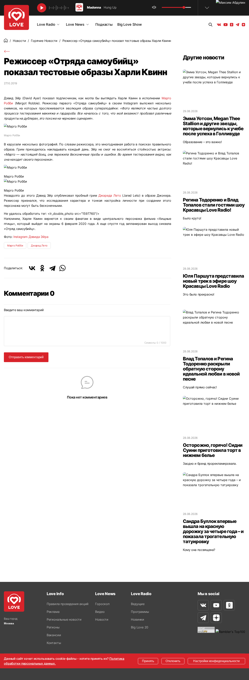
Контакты (54, 643)
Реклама (53, 612)
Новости (19, 41)
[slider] (183, 7)
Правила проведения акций (68, 604)
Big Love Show (129, 24)
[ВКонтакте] (32, 268)
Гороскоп (102, 604)
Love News (75, 24)
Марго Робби (15, 245)
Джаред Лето (39, 245)
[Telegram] (52, 268)
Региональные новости (64, 619)
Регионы (53, 627)
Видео (99, 612)
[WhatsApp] (62, 268)
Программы (140, 612)
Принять (148, 661)
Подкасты (104, 24)
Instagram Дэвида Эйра (30, 237)
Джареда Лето (109, 195)
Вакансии (54, 635)
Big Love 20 (139, 627)
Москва (9, 623)
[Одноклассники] (42, 268)
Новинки (137, 619)
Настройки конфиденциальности (216, 661)
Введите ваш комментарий (24, 310)
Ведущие (138, 604)
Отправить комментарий (26, 357)
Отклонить (173, 661)
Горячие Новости (44, 41)
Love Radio (46, 24)
